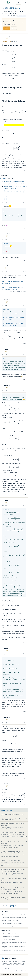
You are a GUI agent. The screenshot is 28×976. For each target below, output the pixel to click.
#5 (25, 305)
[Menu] (3, 2)
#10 (25, 722)
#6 (25, 354)
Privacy (17, 970)
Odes (19, 15)
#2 (25, 202)
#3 (25, 239)
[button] (23, 41)
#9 (25, 654)
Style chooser (6, 968)
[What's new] (22, 2)
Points (23, 15)
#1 (25, 41)
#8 (25, 505)
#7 (25, 390)
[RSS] (25, 971)
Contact (4, 970)
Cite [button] (24, 170)
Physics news (4, 178)
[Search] (25, 2)
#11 (25, 789)
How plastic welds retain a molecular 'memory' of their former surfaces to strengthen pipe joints (14, 183)
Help (22, 970)
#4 (25, 271)
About (8, 970)
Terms (13, 970)
